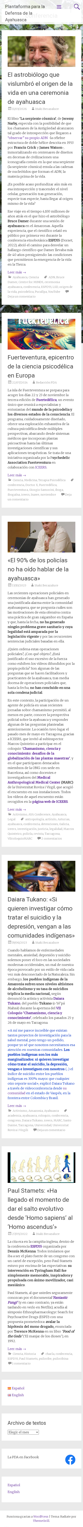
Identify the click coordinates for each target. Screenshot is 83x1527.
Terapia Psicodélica (51, 480)
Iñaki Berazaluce (47, 109)
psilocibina (60, 1358)
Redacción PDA (46, 382)
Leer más (17, 272)
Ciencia (34, 277)
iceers (25, 494)
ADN (52, 277)
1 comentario (21, 1363)
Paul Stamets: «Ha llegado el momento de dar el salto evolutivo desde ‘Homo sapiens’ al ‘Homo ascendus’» (40, 1208)
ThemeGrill (41, 1521)
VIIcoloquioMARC (20, 838)
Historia (30, 1354)
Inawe (35, 494)
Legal (12, 819)
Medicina (30, 480)
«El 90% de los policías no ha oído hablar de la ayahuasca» (38, 569)
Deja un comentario (22, 296)
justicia (43, 829)
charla (50, 1354)
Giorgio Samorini (41, 490)
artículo (50, 819)
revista (39, 834)
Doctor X (31, 485)
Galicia (64, 824)
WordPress (40, 1516)
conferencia (31, 287)
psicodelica (26, 292)
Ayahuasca (20, 277)
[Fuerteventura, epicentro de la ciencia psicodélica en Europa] (41, 348)
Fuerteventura (18, 490)
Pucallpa (41, 292)
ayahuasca (15, 824)
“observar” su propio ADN (28, 138)
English (14, 1492)
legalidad (55, 829)
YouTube (54, 292)
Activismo (20, 814)
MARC (58, 1120)
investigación (26, 829)
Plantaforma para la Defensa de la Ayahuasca (25, 13)
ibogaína (14, 494)
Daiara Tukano (32, 1120)
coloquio (44, 1115)
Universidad (42, 1125)
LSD (55, 287)
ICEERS (41, 467)
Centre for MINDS (31, 282)
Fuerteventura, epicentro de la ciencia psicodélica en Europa (41, 366)
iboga (59, 490)
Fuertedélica (46, 400)
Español (14, 1485)
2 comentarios (51, 838)
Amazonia (35, 1111)
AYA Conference (39, 814)
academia (14, 1115)
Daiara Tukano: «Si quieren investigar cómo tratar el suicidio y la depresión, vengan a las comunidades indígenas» (41, 917)
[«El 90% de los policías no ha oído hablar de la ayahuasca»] (41, 551)
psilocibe (45, 1358)
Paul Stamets (28, 1358)
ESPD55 (46, 287)
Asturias (64, 819)
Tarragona (52, 834)
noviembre (48, 494)
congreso (14, 1120)
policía (27, 834)
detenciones (49, 824)
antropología (34, 819)
